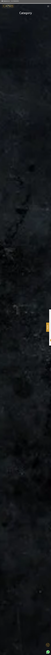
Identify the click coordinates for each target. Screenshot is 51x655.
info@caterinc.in (6, 1)
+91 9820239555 (15, 1)
